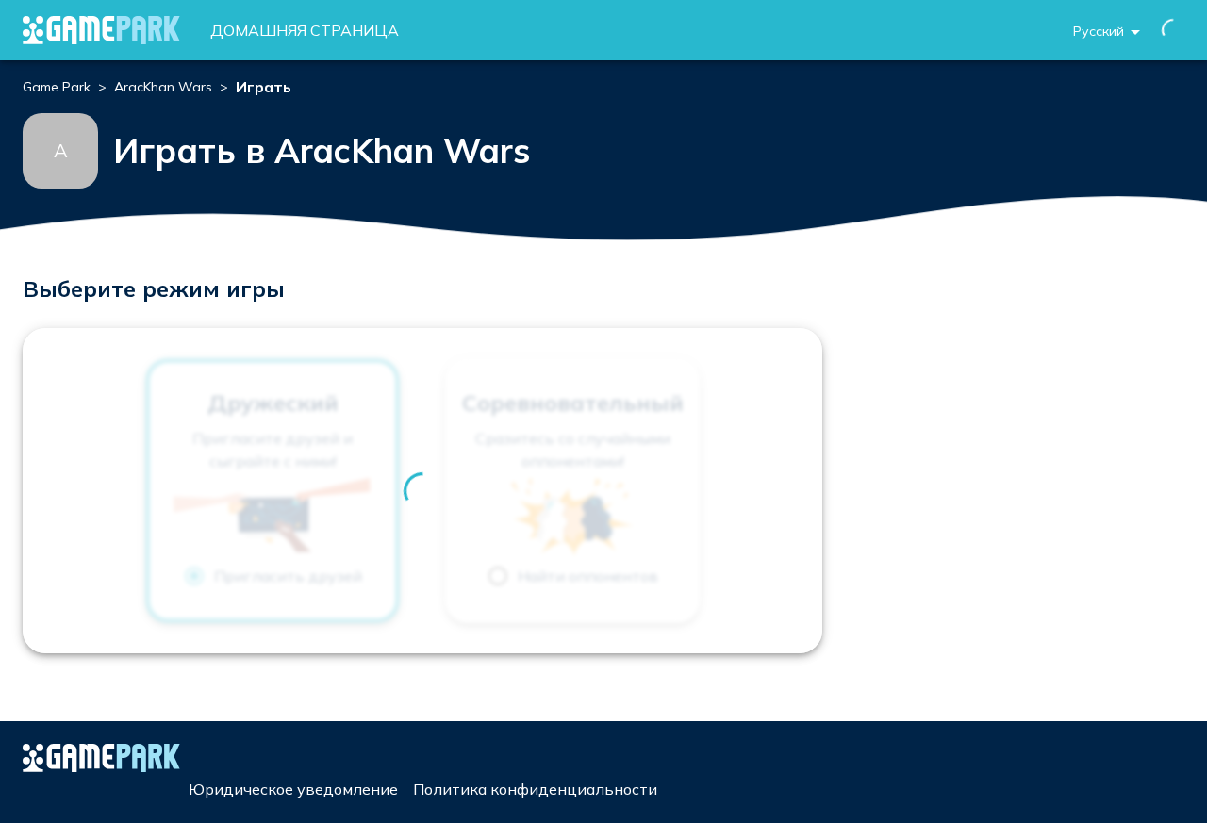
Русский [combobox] (1098, 31)
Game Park (57, 86)
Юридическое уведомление (293, 789)
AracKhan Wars (163, 86)
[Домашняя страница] (101, 30)
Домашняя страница (304, 30)
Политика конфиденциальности (535, 789)
